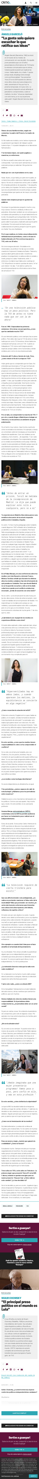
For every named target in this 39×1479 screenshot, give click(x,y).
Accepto (33, 1476)
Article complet (20, 1413)
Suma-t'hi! (18, 1240)
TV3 (27, 1206)
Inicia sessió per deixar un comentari (20, 1216)
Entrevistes (6, 29)
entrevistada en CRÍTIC (21, 811)
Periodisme (19, 1206)
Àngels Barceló (7, 1206)
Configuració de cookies (10, 1476)
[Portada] (5, 2)
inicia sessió (27, 1244)
